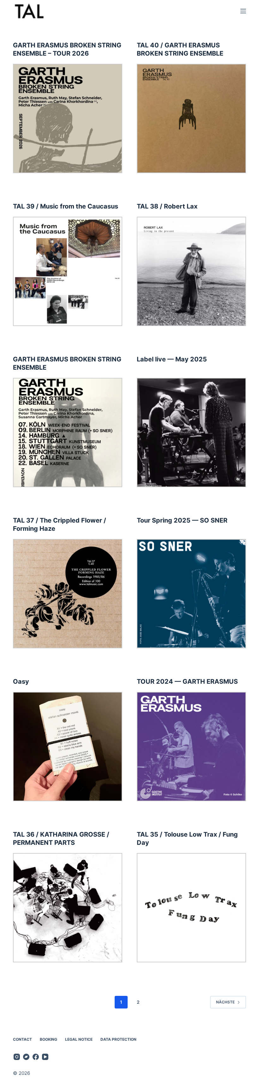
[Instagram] (17, 1057)
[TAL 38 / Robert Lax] (191, 271)
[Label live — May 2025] (191, 432)
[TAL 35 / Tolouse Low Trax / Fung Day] (191, 907)
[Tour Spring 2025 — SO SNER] (191, 593)
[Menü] (243, 11)
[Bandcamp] (26, 1057)
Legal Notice (79, 1039)
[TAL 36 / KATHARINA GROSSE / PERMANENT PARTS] (67, 907)
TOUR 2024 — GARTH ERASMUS (187, 681)
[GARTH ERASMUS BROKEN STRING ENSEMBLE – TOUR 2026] (67, 118)
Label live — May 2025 (172, 359)
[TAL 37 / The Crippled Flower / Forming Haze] (67, 593)
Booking (48, 1039)
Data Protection (118, 1039)
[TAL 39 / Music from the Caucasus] (67, 271)
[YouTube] (45, 1057)
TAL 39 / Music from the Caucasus (65, 206)
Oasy (21, 681)
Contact (22, 1039)
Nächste (225, 1002)
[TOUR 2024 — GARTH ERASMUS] (191, 746)
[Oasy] (67, 746)
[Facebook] (36, 1057)
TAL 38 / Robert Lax (167, 206)
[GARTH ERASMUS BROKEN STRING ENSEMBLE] (67, 432)
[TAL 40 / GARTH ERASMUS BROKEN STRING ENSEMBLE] (191, 118)
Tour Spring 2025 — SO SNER (182, 520)
